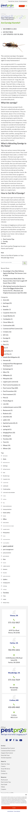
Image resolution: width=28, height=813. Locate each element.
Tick (4, 442)
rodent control (6, 566)
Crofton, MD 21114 (14, 716)
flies (4, 348)
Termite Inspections (23, 1)
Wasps (5, 445)
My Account (4, 779)
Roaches (4, 562)
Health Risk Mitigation (10, 357)
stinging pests (6, 582)
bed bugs (6, 303)
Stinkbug (6, 436)
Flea (4, 344)
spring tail (6, 429)
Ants (4, 300)
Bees (4, 306)
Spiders (5, 579)
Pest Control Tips (10, 17)
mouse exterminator (6, 539)
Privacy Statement (17, 811)
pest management (8, 549)
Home (2, 17)
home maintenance (7, 506)
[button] (26, 794)
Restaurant (6, 410)
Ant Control (5, 455)
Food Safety (7, 351)
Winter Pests (6, 602)
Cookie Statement (10, 811)
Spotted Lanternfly (9, 423)
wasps (4, 599)
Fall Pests (4, 499)
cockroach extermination (9, 492)
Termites (6, 439)
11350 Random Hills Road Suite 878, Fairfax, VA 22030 (14, 660)
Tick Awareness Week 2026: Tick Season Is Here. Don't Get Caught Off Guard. (15, 281)
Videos (3, 787)
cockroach (5, 486)
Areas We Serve (5, 768)
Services (16, 1)
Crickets (5, 332)
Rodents (6, 413)
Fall (4, 341)
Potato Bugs (7, 401)
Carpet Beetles (8, 316)
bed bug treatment (6, 469)
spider (5, 420)
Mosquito (6, 378)
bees (4, 472)
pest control (8, 546)
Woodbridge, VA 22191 (14, 689)
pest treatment (6, 556)
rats (4, 404)
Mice (4, 372)
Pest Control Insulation (10, 385)
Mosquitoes (6, 532)
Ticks (4, 596)
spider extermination (6, 576)
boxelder (6, 309)
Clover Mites (7, 322)
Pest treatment (8, 394)
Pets (4, 397)
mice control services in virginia (8, 525)
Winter (5, 448)
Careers (3, 766)
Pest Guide (4, 784)
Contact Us (4, 773)
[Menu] (26, 5)
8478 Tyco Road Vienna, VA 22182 (14, 631)
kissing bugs (7, 369)
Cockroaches (7, 325)
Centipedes (6, 319)
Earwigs (5, 338)
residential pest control (10, 407)
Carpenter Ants (8, 313)
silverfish (6, 417)
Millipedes (6, 375)
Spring (5, 426)
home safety (6, 512)
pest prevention (7, 552)
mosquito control (6, 529)
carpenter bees (5, 482)
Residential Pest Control (8, 748)
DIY (4, 335)
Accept (14, 807)
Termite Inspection (6, 757)
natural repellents (6, 542)
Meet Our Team (5, 764)
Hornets (5, 360)
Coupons (3, 789)
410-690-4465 (14, 707)
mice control (6, 522)
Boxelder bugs (6, 475)
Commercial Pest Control (11, 328)
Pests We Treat (11, 1)
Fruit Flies (6, 354)
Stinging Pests (7, 432)
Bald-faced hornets (6, 462)
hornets (4, 515)
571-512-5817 (14, 622)
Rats (4, 559)
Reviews (3, 771)
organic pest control (9, 382)
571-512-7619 (14, 680)
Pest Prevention (8, 391)
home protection (7, 509)
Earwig (5, 241)
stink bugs (5, 586)
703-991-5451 (14, 650)
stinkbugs (4, 589)
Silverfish (5, 572)
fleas (4, 502)
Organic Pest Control (7, 753)
